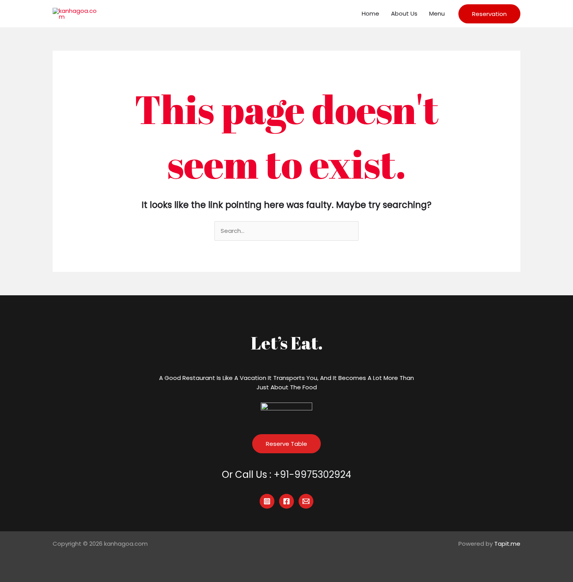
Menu (437, 13)
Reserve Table (286, 444)
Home (370, 13)
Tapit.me (507, 543)
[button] (489, 13)
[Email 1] (306, 501)
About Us (404, 13)
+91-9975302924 (312, 474)
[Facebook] (286, 501)
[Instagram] (267, 501)
